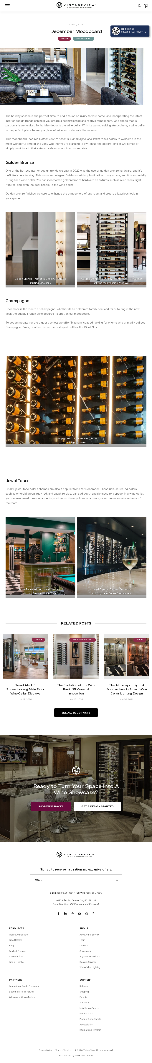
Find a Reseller (16, 962)
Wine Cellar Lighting (90, 967)
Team (82, 940)
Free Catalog (15, 940)
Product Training (17, 951)
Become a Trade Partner (21, 992)
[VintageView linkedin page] (65, 913)
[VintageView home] (76, 5)
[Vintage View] (76, 854)
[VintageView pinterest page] (72, 913)
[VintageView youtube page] (79, 913)
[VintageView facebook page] (58, 913)
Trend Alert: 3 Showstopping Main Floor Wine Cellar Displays (25, 689)
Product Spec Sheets (90, 1019)
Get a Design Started (97, 806)
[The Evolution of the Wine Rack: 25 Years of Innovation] (75, 656)
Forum (64, 39)
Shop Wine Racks (51, 806)
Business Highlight (82, 640)
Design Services (88, 962)
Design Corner (83, 39)
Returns (83, 986)
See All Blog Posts (76, 713)
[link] (7, 5)
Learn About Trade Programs (24, 986)
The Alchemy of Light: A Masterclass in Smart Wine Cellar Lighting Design (127, 689)
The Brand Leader (84, 1055)
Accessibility (86, 1025)
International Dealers (90, 1030)
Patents (83, 997)
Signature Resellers (90, 956)
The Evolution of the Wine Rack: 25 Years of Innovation (76, 689)
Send (116, 880)
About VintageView (90, 935)
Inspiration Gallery (18, 935)
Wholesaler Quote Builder (22, 997)
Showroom (85, 951)
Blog (11, 946)
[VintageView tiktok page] (93, 913)
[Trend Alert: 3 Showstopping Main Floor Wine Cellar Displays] (25, 656)
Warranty (84, 1003)
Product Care (86, 1013)
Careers (84, 946)
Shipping (84, 992)
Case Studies (16, 956)
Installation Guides (89, 1008)
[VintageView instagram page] (86, 913)
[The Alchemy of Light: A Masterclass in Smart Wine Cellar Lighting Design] (126, 656)
